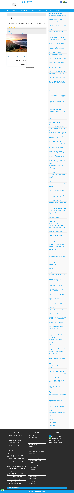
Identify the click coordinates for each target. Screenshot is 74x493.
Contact (50, 10)
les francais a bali (31, 464)
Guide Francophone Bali (15, 487)
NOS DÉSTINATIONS (16, 10)
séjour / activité (32, 10)
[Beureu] (50, 436)
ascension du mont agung (33, 476)
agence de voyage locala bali (34, 458)
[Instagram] (66, 2)
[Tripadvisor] (64, 2)
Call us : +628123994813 (27, 1)
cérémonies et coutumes (33, 453)
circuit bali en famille (32, 471)
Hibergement (38, 10)
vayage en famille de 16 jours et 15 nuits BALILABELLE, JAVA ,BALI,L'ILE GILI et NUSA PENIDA (27, 33)
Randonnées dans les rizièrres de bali (15, 483)
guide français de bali (32, 467)
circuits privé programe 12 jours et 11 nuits (16, 440)
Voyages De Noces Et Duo (13, 438)
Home (9, 14)
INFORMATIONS (24, 10)
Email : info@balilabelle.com (28, 2)
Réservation (45, 10)
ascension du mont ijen (32, 478)
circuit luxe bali (31, 462)
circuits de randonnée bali (33, 480)
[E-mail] (50, 440)
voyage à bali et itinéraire (33, 481)
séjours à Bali (31, 435)
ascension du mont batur (33, 474)
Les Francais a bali (31, 483)
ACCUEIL (8, 10)
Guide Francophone (56, 10)
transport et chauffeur (32, 444)
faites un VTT (10, 471)
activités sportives (31, 446)
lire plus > (23, 64)
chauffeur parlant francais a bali (34, 456)
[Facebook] (61, 2)
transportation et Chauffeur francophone (36, 451)
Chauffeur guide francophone (34, 449)
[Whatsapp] (50, 438)
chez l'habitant (31, 448)
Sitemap (9, 487)
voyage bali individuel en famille (34, 460)
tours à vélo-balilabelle (12, 481)
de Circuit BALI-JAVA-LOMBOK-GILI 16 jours (16, 479)
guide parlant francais (32, 469)
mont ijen (8, 31)
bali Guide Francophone (33, 442)
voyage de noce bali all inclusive (34, 472)
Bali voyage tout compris (33, 465)
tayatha (43, 491)
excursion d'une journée (33, 455)
